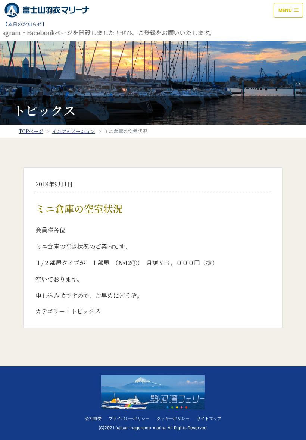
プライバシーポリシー (129, 418)
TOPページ (31, 131)
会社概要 (93, 418)
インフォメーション (73, 131)
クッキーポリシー (173, 418)
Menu (285, 10)
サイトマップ (209, 418)
